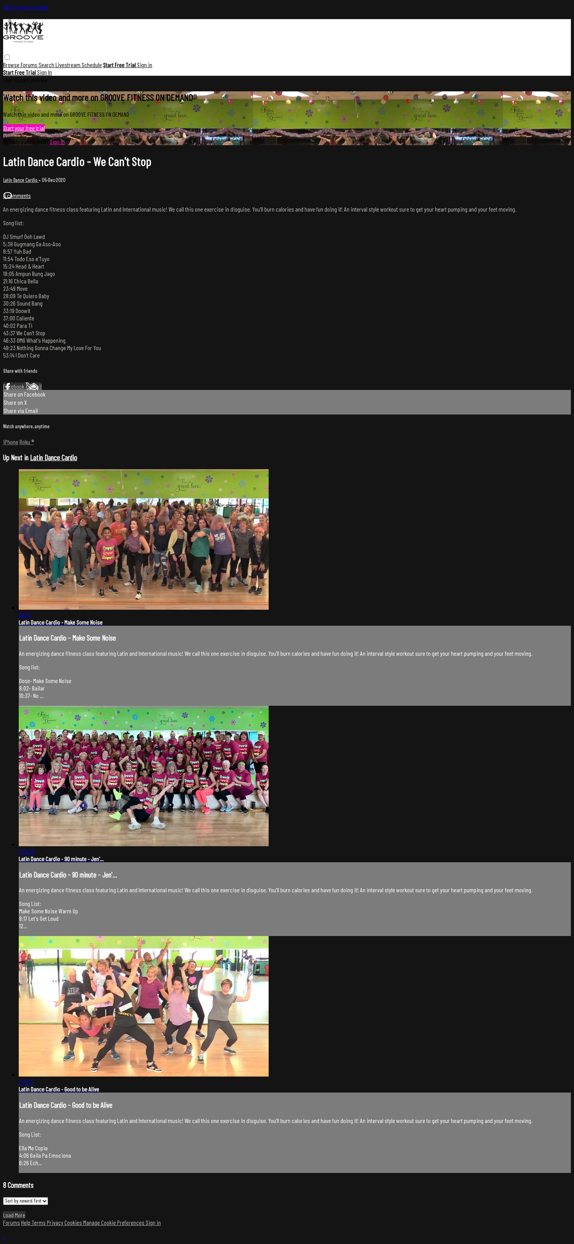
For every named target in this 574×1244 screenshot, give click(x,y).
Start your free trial (24, 128)
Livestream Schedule (78, 64)
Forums (30, 64)
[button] (7, 57)
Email (35, 386)
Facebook (14, 386)
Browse (12, 64)
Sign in (144, 64)
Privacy (55, 1222)
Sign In (44, 72)
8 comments (17, 195)
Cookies (73, 1222)
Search (47, 64)
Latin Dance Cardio (21, 180)
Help (26, 1222)
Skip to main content (25, 7)
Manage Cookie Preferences (114, 1222)
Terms (39, 1222)
